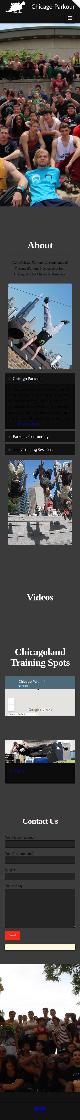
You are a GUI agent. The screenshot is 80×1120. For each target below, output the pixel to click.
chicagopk (17, 771)
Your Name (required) (20, 837)
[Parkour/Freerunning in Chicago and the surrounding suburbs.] (40, 6)
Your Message (14, 886)
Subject (10, 870)
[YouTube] (43, 1109)
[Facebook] (37, 1109)
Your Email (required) (19, 853)
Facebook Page (28, 424)
